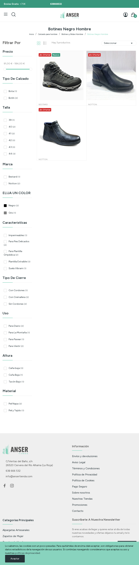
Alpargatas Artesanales (16, 530)
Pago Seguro (79, 486)
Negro (14, 205)
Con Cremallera (19, 297)
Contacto (77, 510)
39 (12, 120)
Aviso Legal (78, 462)
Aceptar (15, 558)
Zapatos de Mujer (13, 536)
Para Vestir (16, 346)
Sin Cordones (18, 303)
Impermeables (18, 235)
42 (12, 140)
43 (12, 147)
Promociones (79, 504)
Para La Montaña (19, 332)
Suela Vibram (17, 268)
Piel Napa (15, 403)
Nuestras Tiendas (82, 498)
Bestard (14, 176)
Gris (12, 212)
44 (12, 153)
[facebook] (5, 486)
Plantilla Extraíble (19, 261)
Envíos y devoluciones (84, 456)
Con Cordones (18, 290)
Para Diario (16, 326)
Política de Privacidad (84, 474)
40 (12, 126)
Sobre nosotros (81, 492)
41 (12, 133)
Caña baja (16, 368)
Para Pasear (16, 339)
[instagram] (12, 486)
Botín (13, 98)
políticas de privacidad (27, 553)
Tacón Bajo (16, 381)
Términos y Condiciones (86, 468)
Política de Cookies (83, 480)
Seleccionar (119, 43)
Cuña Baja (16, 374)
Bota (13, 91)
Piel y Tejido (16, 410)
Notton (14, 183)
